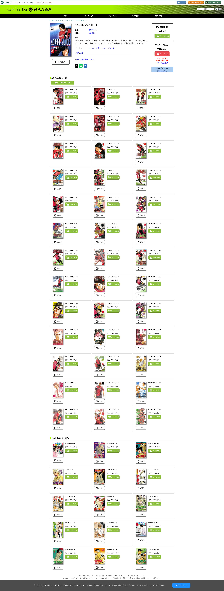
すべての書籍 (131, 575)
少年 (71, 20)
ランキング (89, 16)
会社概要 (115, 578)
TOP (51, 20)
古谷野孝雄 (92, 30)
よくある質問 (47, 2)
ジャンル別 (112, 16)
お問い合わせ (157, 578)
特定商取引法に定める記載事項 (130, 578)
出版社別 (122, 575)
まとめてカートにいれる (162, 36)
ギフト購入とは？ (162, 63)
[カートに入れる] (162, 53)
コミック (66, 20)
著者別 (115, 575)
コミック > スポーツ (107, 48)
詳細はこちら (162, 71)
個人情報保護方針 (85, 578)
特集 (65, 16)
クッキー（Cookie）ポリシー (102, 578)
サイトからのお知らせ (86, 575)
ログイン (38, 2)
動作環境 (158, 16)
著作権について (146, 578)
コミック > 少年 (94, 48)
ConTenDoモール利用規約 (70, 578)
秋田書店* (92, 33)
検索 (218, 9)
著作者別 (135, 16)
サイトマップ (141, 575)
